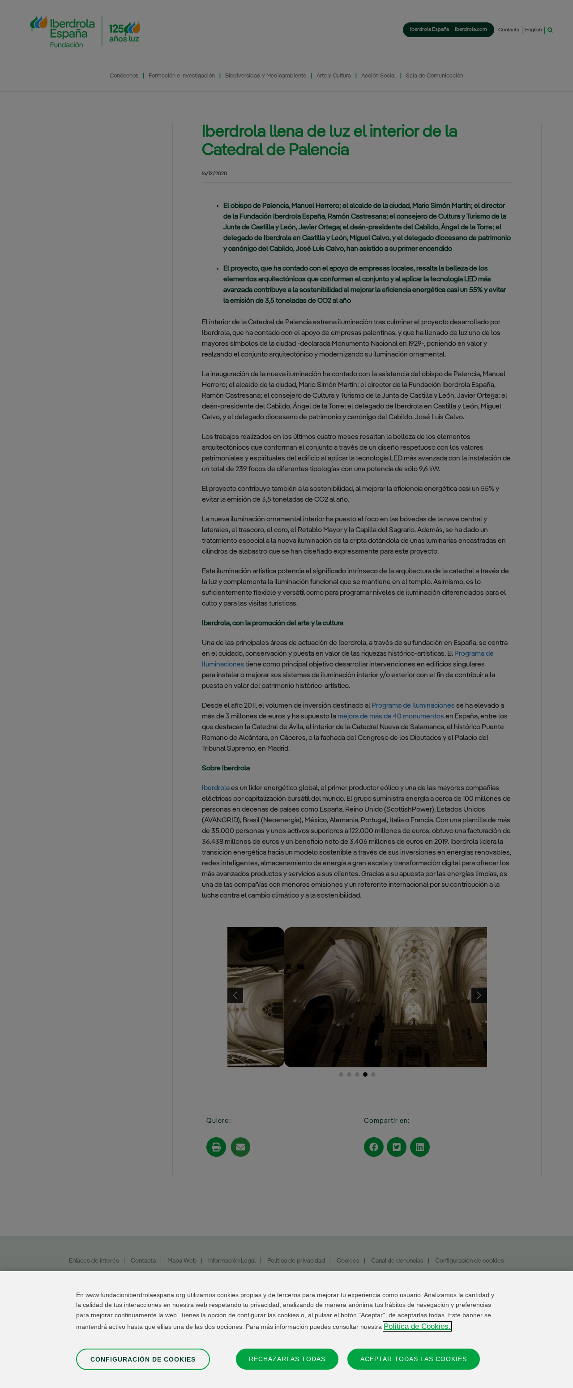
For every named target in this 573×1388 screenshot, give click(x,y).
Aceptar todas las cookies (413, 1358)
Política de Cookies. (417, 1326)
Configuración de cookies (143, 1358)
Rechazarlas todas (287, 1358)
